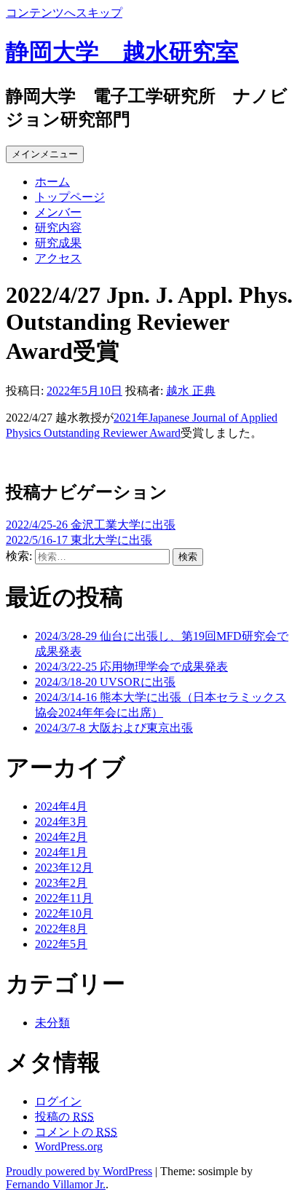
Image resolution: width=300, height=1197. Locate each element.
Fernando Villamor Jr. (56, 1184)
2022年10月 (64, 913)
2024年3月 (61, 821)
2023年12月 (64, 867)
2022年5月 (61, 944)
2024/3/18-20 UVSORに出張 (105, 682)
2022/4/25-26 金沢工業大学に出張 (90, 524)
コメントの (76, 1132)
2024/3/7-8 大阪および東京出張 (114, 728)
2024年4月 (61, 806)
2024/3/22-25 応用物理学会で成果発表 (131, 666)
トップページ (70, 197)
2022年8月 (61, 929)
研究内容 (58, 227)
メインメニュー (45, 154)
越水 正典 (191, 390)
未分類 (52, 1022)
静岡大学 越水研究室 (122, 52)
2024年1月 (61, 852)
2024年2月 (61, 837)
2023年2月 (61, 883)
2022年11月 (64, 898)
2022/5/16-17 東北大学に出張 (79, 540)
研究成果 (58, 243)
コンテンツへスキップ (64, 13)
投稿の (64, 1116)
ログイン (58, 1101)
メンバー (58, 212)
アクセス (58, 258)
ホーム (52, 181)
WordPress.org (69, 1146)
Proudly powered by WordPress (79, 1171)
